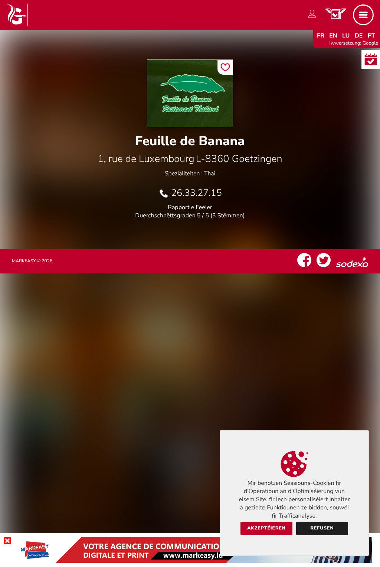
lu (346, 36)
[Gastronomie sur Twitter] (323, 267)
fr (320, 36)
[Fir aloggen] (312, 17)
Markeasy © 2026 (32, 261)
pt (371, 36)
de (359, 36)
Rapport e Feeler (190, 207)
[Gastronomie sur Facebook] (304, 267)
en (333, 36)
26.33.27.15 (196, 193)
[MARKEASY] (190, 561)
